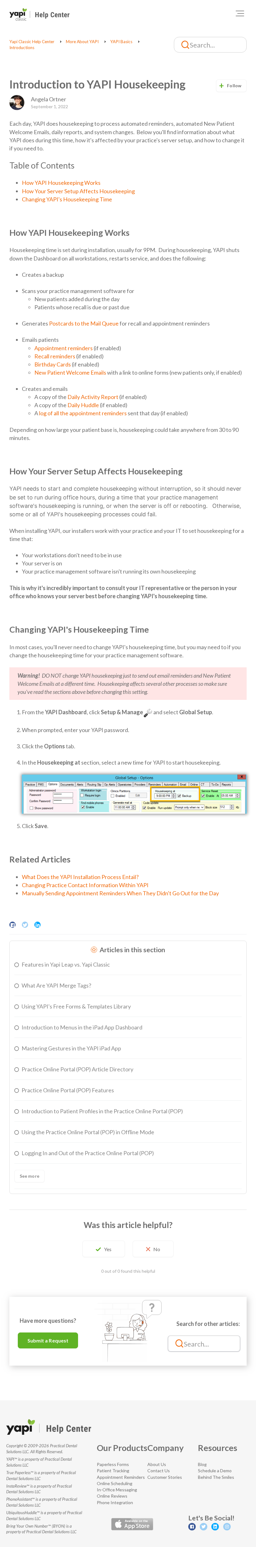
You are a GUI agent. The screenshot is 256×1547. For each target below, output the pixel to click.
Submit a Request (48, 1340)
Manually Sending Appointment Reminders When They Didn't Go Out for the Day (120, 893)
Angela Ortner (48, 99)
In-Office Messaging (117, 1489)
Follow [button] (234, 85)
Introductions (21, 47)
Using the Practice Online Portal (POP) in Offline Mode (88, 1132)
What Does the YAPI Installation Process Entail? (80, 876)
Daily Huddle (83, 405)
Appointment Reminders (121, 1477)
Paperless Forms (113, 1464)
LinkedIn (37, 925)
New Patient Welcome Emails (70, 372)
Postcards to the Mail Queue (84, 323)
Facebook (12, 925)
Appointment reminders (63, 348)
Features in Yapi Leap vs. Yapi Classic (66, 964)
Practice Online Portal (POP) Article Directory (77, 1069)
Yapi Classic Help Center (31, 41)
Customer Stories (164, 1477)
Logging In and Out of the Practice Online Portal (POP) (88, 1153)
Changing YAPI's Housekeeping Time (67, 199)
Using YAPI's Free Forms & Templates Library (76, 1006)
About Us (156, 1464)
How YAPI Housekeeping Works (61, 182)
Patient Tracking (113, 1470)
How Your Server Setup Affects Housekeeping (78, 191)
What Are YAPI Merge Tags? (56, 985)
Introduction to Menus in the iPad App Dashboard (82, 1027)
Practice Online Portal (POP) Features (68, 1090)
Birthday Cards (52, 364)
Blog (202, 1464)
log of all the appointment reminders (83, 413)
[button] (240, 13)
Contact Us (158, 1470)
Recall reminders (54, 356)
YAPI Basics (121, 41)
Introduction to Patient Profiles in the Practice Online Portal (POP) (102, 1111)
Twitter (25, 925)
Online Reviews (112, 1496)
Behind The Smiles (216, 1477)
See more (29, 1176)
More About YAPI (82, 41)
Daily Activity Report (92, 396)
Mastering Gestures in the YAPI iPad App (71, 1048)
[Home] (39, 14)
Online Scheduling (114, 1483)
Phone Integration (115, 1502)
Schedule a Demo (215, 1470)
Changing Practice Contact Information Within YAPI (85, 885)
